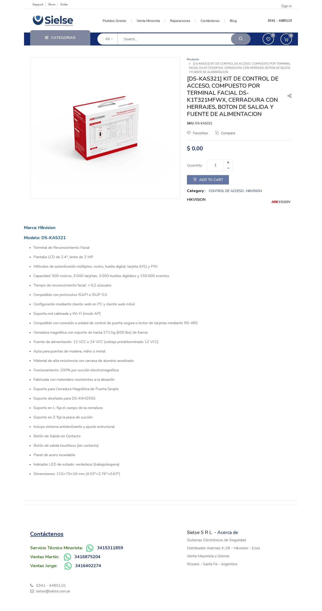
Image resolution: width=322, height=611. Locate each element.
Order (64, 4)
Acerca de (227, 532)
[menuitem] (117, 21)
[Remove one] (228, 168)
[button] (287, 96)
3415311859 (110, 548)
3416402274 (88, 566)
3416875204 (87, 557)
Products (193, 59)
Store (51, 4)
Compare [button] (228, 133)
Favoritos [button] (200, 133)
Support (38, 4)
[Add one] (227, 162)
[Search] (241, 39)
